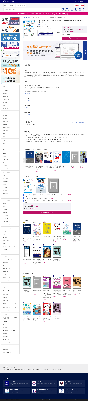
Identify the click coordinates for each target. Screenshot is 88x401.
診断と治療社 (6, 240)
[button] (86, 160)
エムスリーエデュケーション (9, 246)
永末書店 (5, 314)
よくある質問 (31, 369)
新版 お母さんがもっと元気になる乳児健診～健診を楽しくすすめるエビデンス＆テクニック (45, 201)
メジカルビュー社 (7, 168)
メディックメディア (7, 324)
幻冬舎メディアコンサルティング (10, 307)
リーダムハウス (6, 253)
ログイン (77, 1)
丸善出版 (5, 212)
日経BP (4, 203)
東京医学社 (5, 300)
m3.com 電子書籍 (26, 17)
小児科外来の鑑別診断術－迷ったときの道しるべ (37, 198)
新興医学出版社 (6, 200)
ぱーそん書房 (6, 310)
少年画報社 (5, 249)
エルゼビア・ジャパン (7, 256)
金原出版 (5, 165)
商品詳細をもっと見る (45, 34)
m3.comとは (82, 399)
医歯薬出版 (5, 181)
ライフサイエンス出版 (7, 259)
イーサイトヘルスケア (7, 284)
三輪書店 (5, 209)
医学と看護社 (6, 294)
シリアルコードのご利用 (55, 369)
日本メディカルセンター (8, 206)
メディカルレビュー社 (7, 224)
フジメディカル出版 (7, 228)
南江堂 (4, 287)
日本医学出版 (6, 339)
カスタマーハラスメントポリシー (63, 399)
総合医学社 (5, 190)
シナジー (5, 274)
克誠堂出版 (5, 193)
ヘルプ (71, 399)
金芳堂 (4, 184)
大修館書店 (5, 349)
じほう (4, 234)
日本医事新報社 (6, 172)
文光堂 (4, 156)
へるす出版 (5, 215)
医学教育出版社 (6, 281)
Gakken (4, 196)
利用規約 (42, 399)
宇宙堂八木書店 (6, 277)
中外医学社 (5, 159)
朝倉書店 (5, 321)
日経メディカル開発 (7, 268)
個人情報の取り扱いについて (50, 399)
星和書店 (5, 327)
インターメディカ (7, 231)
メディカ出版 (6, 178)
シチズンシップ (6, 343)
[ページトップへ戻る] (84, 398)
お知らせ (46, 369)
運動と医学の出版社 (7, 352)
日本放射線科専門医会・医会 (9, 330)
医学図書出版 (6, 262)
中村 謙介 (39, 24)
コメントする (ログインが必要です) (77, 122)
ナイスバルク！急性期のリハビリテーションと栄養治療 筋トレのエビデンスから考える (45, 195)
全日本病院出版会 (7, 221)
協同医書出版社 (6, 336)
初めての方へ (39, 369)
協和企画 (5, 237)
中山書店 (5, 187)
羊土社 (4, 162)
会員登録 (82, 1)
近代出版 (5, 333)
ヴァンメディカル (7, 243)
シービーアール (6, 218)
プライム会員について (8, 369)
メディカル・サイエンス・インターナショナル (10, 304)
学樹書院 (5, 297)
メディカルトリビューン (8, 346)
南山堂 (4, 175)
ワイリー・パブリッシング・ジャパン (10, 291)
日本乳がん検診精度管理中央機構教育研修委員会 (10, 318)
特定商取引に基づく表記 (20, 369)
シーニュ (5, 265)
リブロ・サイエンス (7, 271)
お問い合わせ (76, 399)
